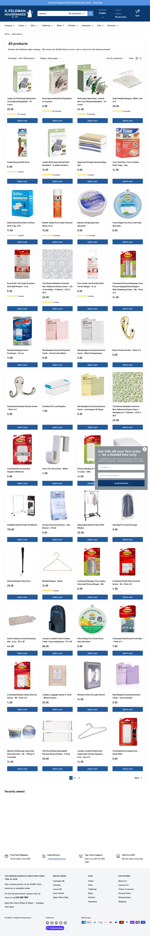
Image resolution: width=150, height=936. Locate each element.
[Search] (90, 13)
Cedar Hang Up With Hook (18, 162)
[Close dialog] (145, 449)
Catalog (8, 25)
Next (137, 778)
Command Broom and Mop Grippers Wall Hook (18, 470)
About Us (122, 881)
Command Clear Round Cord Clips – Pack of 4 (127, 640)
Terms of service (126, 889)
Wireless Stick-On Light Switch (91, 694)
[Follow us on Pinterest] (56, 923)
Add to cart (22, 120)
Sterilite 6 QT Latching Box (54, 406)
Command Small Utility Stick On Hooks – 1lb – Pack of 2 (126, 582)
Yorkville (57, 885)
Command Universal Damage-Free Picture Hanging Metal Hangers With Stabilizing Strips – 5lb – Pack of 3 (127, 288)
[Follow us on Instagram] (52, 923)
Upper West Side (60, 897)
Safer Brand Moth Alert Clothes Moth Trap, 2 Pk (21, 224)
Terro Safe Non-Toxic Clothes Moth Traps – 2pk (125, 163)
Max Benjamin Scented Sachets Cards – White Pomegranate (91, 351)
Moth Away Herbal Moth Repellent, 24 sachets (57, 100)
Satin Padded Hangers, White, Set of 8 (127, 100)
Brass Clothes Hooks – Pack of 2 (126, 350)
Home (21, 25)
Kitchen (71, 25)
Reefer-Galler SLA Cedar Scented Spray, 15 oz (57, 224)
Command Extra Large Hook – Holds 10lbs (125, 752)
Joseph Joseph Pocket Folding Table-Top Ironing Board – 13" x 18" (57, 640)
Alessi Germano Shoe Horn (19, 581)
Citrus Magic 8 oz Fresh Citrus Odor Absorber (90, 640)
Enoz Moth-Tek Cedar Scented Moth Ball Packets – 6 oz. (20, 284)
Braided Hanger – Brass (52, 581)
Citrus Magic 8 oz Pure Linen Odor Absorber (127, 224)
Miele (59, 25)
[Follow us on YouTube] (60, 923)
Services (111, 25)
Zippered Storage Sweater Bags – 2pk (92, 163)
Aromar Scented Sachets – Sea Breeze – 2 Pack (56, 526)
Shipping (122, 901)
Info (99, 25)
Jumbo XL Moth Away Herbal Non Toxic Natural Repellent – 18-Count (21, 101)
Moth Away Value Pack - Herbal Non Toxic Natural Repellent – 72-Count (92, 101)
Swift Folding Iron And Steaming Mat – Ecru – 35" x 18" (21, 640)
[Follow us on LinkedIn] (65, 923)
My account (120, 16)
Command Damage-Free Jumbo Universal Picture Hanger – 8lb (91, 582)
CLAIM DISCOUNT (121, 483)
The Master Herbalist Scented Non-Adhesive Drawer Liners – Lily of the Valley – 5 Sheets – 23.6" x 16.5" (57, 288)
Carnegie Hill (58, 881)
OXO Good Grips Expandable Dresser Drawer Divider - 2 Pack (56, 752)
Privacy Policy (124, 893)
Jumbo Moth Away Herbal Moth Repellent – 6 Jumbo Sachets (55, 163)
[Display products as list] (141, 58)
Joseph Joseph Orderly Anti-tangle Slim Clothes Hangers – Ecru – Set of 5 (90, 754)
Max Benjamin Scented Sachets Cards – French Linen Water (56, 351)
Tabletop (46, 25)
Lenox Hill (57, 889)
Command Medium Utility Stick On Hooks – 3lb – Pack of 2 (22, 696)
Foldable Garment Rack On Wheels (22, 525)
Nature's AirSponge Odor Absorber (88, 224)
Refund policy (124, 897)
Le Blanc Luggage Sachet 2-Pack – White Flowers (56, 696)
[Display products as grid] (137, 58)
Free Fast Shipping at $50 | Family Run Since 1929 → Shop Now (75, 2)
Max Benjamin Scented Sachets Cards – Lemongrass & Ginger (91, 407)
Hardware (86, 25)
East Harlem (58, 893)
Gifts (33, 25)
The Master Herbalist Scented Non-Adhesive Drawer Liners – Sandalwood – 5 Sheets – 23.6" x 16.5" (126, 411)
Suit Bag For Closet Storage (124, 525)
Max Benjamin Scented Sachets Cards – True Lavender (126, 696)
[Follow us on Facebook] (47, 923)
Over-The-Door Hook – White (55, 468)
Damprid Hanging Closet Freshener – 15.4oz (17, 351)
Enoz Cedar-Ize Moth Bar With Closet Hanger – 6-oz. (90, 284)
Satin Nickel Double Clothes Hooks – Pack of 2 (22, 407)
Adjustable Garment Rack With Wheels (90, 526)
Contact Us (123, 885)
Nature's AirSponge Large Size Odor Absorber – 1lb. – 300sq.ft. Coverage (21, 754)
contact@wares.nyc (57, 858)
